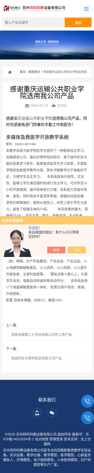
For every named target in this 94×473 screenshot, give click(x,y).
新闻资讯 (34, 72)
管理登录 (56, 439)
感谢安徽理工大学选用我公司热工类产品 (41, 334)
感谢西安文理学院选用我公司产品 (36, 358)
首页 (23, 72)
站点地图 (41, 439)
